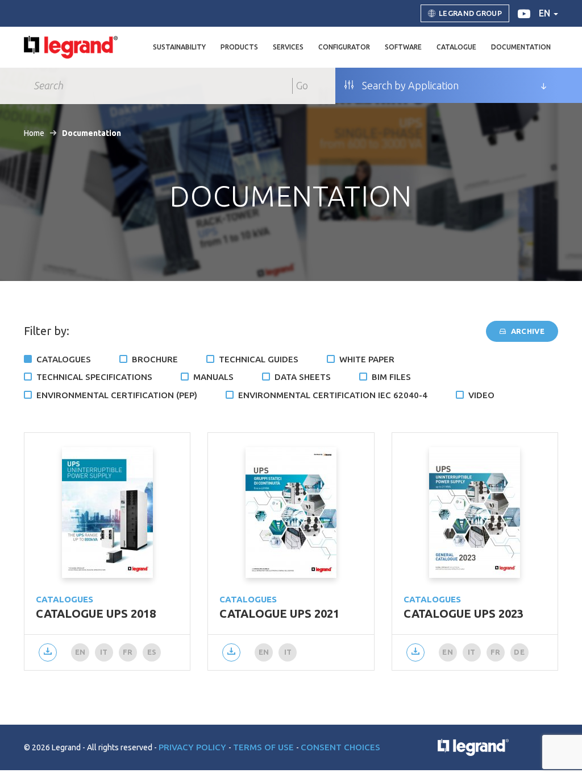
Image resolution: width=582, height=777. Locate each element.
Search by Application (409, 85)
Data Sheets (303, 377)
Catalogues (63, 359)
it (104, 652)
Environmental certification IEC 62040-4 (332, 395)
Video (481, 395)
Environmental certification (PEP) (116, 395)
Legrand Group (470, 13)
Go (302, 85)
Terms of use (264, 747)
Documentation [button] (521, 47)
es (152, 652)
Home (34, 133)
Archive (526, 331)
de (519, 652)
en (545, 13)
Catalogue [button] (456, 47)
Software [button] (403, 47)
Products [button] (239, 47)
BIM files (391, 377)
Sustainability (179, 47)
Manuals (213, 377)
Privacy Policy (193, 747)
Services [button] (288, 47)
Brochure (155, 359)
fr (128, 652)
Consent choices (340, 747)
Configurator (344, 47)
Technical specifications (94, 377)
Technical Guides (258, 359)
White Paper (366, 359)
